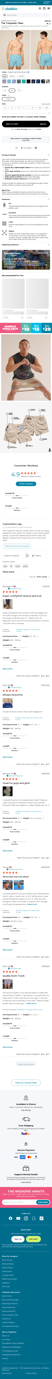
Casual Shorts (7, 1268)
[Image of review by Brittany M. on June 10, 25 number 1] (8, 791)
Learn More (26, 140)
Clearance (6, 1283)
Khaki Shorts (7, 1271)
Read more (32, 904)
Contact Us (6, 1319)
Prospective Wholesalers (11, 1347)
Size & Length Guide (10, 1315)
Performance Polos (9, 1279)
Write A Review (26, 484)
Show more (8, 572)
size (5, 566)
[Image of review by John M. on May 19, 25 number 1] (8, 984)
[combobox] (39, 577)
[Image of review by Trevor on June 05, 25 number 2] (19, 885)
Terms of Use (7, 1373)
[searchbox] (14, 556)
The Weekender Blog (10, 1326)
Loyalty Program (8, 1322)
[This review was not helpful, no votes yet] (47, 676)
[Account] (40, 8)
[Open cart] (44, 8)
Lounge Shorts (7, 1275)
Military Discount (8, 1311)
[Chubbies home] (9, 8)
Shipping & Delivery (10, 1303)
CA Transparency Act (10, 1351)
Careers (5, 1358)
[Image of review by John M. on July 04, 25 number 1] (8, 703)
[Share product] (36, 148)
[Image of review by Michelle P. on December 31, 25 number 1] (8, 604)
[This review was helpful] (43, 858)
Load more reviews (26, 1064)
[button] (15, 50)
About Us (5, 1336)
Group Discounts (8, 1307)
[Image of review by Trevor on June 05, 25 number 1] (8, 885)
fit (11, 566)
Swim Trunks (7, 1260)
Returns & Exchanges (10, 1300)
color (17, 566)
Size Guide (46, 104)
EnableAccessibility (46, 2)
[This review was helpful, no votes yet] (42, 676)
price (25, 566)
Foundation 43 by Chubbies (13, 1343)
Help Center (6, 1296)
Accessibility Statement (11, 1355)
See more (8, 669)
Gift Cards (6, 1286)
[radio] (4, 81)
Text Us (18, 1239)
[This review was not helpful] (47, 957)
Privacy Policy (31, 1373)
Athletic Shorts (7, 1264)
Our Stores (26, 1110)
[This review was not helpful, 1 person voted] (47, 858)
